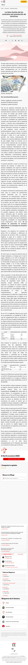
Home (2, 8)
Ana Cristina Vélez (9, 612)
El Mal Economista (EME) (17, 35)
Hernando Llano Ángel (10, 607)
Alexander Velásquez (6, 540)
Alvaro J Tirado (4, 535)
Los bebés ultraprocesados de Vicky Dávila (9, 543)
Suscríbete (24, 1)
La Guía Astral (5, 595)
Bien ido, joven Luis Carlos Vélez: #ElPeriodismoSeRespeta (7, 549)
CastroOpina (5, 574)
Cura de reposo (8, 561)
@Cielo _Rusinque (7, 580)
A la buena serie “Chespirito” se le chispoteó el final (11, 538)
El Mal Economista (13, 36)
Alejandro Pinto (8, 556)
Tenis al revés (5, 587)
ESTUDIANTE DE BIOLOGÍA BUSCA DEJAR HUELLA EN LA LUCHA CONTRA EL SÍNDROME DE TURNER (12, 533)
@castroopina (6, 576)
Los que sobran (5, 579)
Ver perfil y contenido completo (14, 459)
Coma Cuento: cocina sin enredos (9, 583)
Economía (7, 8)
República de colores (9, 565)
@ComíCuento (6, 584)
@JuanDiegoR (6, 588)
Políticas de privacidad (11, 657)
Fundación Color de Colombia (12, 567)
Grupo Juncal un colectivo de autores (12, 621)
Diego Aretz (8, 626)
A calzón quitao (5, 591)
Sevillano (7, 602)
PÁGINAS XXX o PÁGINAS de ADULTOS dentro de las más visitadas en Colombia (12, 527)
